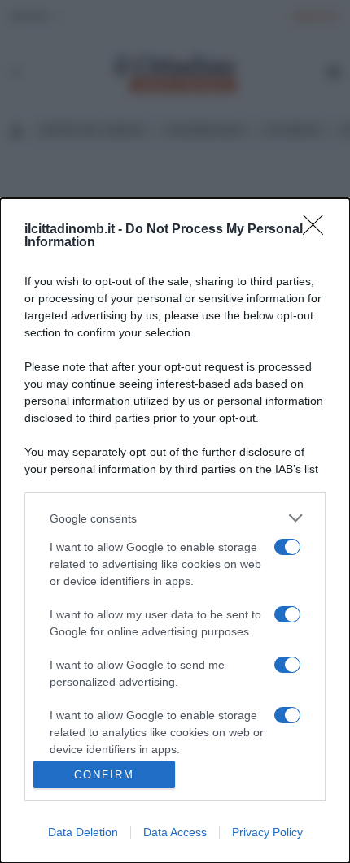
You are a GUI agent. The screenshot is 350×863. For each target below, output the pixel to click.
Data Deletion (83, 832)
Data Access (175, 832)
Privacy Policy (267, 832)
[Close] (318, 230)
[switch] (287, 547)
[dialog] (175, 530)
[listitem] (175, 518)
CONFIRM (104, 775)
